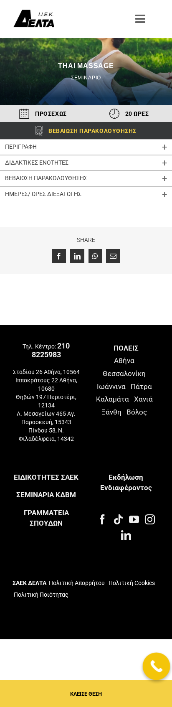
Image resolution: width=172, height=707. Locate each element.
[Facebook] (102, 519)
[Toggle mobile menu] (141, 19)
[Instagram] (150, 519)
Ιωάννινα (111, 386)
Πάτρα (141, 386)
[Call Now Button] (156, 666)
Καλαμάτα (112, 399)
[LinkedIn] (126, 535)
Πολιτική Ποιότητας (40, 594)
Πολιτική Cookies (131, 583)
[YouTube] (134, 519)
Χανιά (143, 399)
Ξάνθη (111, 412)
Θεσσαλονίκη (124, 373)
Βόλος (136, 412)
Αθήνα (124, 360)
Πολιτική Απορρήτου (77, 583)
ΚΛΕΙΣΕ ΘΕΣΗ (86, 694)
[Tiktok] (118, 519)
